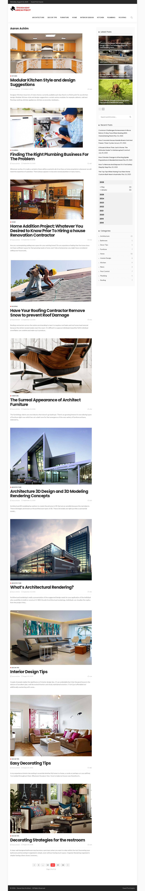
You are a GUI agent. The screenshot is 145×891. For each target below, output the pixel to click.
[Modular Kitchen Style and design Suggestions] (46, 53)
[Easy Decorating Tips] (51, 725)
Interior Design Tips (28, 672)
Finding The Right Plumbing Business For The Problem (49, 157)
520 (90, 500)
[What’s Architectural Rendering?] (51, 549)
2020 (102, 215)
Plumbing (111, 17)
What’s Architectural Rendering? (42, 587)
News (116, 267)
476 (90, 409)
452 (90, 592)
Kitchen (100, 17)
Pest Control (116, 271)
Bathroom (116, 240)
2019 (102, 219)
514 (90, 676)
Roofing (122, 17)
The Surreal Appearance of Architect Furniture (45, 402)
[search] (132, 17)
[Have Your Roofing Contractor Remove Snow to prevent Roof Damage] (51, 281)
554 (90, 845)
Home (74, 17)
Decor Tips (52, 17)
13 (48, 865)
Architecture (38, 17)
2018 (102, 223)
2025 (102, 194)
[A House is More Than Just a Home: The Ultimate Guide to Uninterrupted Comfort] (116, 72)
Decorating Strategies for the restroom (47, 840)
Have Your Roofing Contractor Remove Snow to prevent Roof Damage (47, 313)
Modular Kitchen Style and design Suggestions (42, 82)
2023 (102, 202)
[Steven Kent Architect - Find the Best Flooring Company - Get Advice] (20, 8)
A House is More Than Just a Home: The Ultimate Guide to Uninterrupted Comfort (115, 75)
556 (90, 320)
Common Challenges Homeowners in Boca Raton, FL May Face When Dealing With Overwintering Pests (115, 45)
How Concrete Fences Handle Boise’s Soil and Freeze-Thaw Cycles (114, 61)
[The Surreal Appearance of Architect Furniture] (51, 365)
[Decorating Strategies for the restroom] (51, 808)
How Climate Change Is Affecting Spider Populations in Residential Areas (114, 101)
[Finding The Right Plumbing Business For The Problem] (46, 128)
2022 (102, 206)
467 (90, 163)
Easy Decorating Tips (30, 763)
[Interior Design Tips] (51, 637)
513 (90, 240)
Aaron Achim (16, 89)
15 (58, 865)
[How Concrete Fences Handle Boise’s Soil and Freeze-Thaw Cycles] (116, 57)
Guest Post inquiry (37, 2)
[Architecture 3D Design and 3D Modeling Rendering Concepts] (51, 456)
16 (63, 865)
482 (90, 768)
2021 (102, 211)
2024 (102, 198)
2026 (102, 182)
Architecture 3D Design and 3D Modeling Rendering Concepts (49, 493)
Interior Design (87, 17)
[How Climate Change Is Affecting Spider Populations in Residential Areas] (116, 92)
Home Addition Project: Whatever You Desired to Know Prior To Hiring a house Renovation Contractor (47, 230)
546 (90, 89)
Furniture (64, 17)
